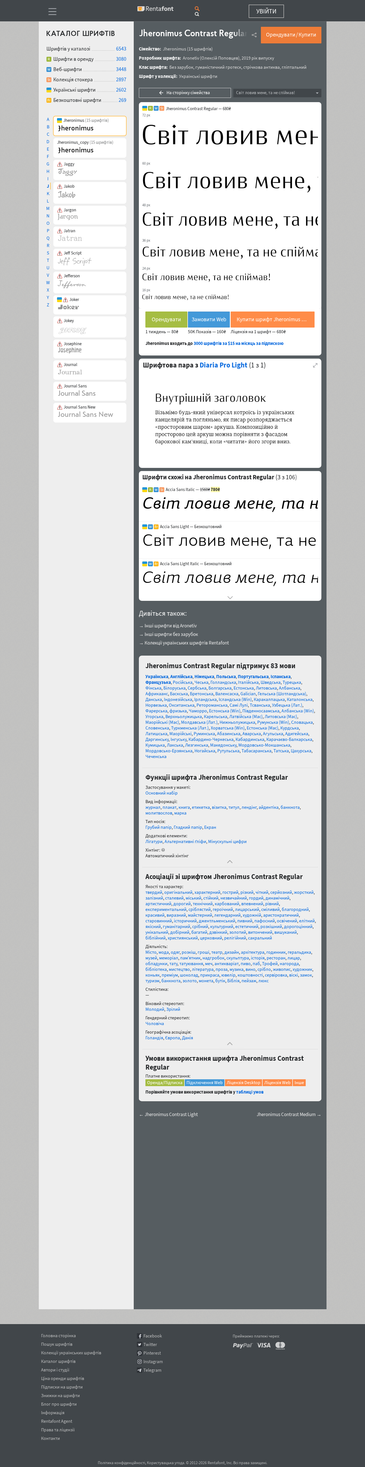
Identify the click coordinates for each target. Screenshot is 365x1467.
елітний (307, 921)
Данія (187, 1037)
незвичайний (233, 898)
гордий (256, 898)
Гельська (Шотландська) (282, 693)
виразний (176, 915)
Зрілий (173, 1009)
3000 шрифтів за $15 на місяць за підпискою (238, 343)
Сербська (197, 688)
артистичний (158, 903)
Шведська (271, 682)
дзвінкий (218, 932)
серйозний (281, 892)
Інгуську (178, 739)
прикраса (209, 975)
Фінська (153, 688)
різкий (247, 892)
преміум (170, 975)
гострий (230, 892)
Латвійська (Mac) (246, 716)
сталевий (174, 898)
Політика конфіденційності (121, 1462)
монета (206, 980)
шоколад (189, 975)
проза (222, 969)
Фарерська (156, 711)
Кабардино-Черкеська (211, 739)
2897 (121, 79)
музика (237, 969)
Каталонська (300, 699)
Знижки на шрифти (60, 1395)
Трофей (270, 963)
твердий (153, 892)
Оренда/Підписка (164, 1082)
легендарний (227, 915)
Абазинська (228, 733)
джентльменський (217, 921)
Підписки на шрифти (62, 1386)
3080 (121, 59)
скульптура (237, 958)
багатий (199, 932)
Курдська (289, 728)
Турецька (292, 682)
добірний (179, 932)
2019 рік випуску (258, 58)
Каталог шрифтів (58, 1360)
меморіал (168, 958)
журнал (153, 807)
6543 (121, 48)
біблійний (155, 938)
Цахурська (301, 750)
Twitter (150, 1344)
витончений (260, 932)
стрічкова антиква (261, 67)
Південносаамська (260, 711)
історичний (185, 921)
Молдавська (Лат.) (199, 722)
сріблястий (199, 909)
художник (302, 969)
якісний (153, 926)
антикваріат (226, 963)
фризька (178, 711)
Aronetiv (191, 58)
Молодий (154, 1009)
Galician (248, 693)
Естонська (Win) (224, 711)
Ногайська (204, 750)
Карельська (215, 716)
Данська (153, 699)
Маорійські (180, 733)
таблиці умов (249, 1092)
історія (258, 958)
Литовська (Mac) (281, 716)
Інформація (52, 1412)
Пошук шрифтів (56, 1343)
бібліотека (156, 969)
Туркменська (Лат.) (190, 728)
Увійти (266, 11)
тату (173, 963)
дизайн (231, 952)
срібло (264, 969)
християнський (183, 938)
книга (184, 807)
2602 (121, 89)
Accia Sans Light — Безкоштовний (191, 526)
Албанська (289, 688)
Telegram (152, 1370)
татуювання (191, 963)
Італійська (248, 682)
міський (193, 898)
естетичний (246, 926)
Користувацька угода (165, 1462)
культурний (221, 926)
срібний (200, 926)
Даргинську (157, 739)
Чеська (201, 682)
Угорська (154, 716)
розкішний (271, 926)
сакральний (260, 938)
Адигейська (296, 733)
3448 (121, 69)
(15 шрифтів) (200, 49)
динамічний (277, 898)
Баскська (179, 693)
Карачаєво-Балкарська (289, 739)
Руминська (204, 733)
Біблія (233, 980)
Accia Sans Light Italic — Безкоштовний (196, 563)
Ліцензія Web (277, 1082)
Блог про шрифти (59, 1403)
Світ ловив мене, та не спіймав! (265, 92)
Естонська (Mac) (262, 728)
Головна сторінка (58, 1335)
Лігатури (154, 841)
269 (122, 100)
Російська (182, 682)
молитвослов (158, 813)
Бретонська (201, 693)
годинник (276, 952)
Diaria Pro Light (223, 365)
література (203, 969)
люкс (263, 980)
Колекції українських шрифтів (71, 1352)
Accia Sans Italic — (193, 489)
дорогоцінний (298, 926)
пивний (244, 921)
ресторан (276, 958)
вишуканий (285, 932)
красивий (155, 915)
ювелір (228, 975)
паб (256, 963)
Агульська (273, 733)
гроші (203, 952)
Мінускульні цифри (227, 841)
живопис (282, 969)
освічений (287, 921)
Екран (210, 827)
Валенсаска (226, 693)
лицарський (247, 909)
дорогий (182, 903)
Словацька (302, 722)
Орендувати (166, 319)
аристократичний (281, 915)
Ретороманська (212, 705)
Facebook (152, 1336)
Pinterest (152, 1353)
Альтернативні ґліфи (185, 841)
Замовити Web (209, 319)
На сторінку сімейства (188, 92)
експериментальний (165, 909)
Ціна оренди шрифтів (62, 1377)
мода (164, 952)
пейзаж (249, 980)
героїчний (223, 909)
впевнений (252, 903)
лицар (293, 958)
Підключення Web (204, 1082)
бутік (220, 980)
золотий (237, 932)
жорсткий (304, 892)
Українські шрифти (198, 76)
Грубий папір (158, 827)
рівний (272, 903)
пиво (246, 963)
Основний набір (161, 793)
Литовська (266, 688)
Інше (299, 1082)
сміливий (270, 909)
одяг (175, 952)
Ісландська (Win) (235, 699)
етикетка (201, 807)
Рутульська (228, 750)
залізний (154, 898)
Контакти (50, 1437)
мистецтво (179, 969)
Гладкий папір (188, 827)
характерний (207, 892)
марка (180, 813)
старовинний (158, 921)
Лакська (175, 745)
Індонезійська (178, 699)
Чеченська (156, 756)
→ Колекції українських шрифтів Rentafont (184, 643)
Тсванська (260, 705)
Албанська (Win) (297, 711)
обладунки (156, 963)
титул (234, 807)
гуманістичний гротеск (218, 67)
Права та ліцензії (58, 1429)
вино (251, 969)
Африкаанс (156, 693)
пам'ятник (190, 958)
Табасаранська (256, 750)
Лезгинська (196, 745)
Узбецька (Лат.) (287, 705)
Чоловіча (154, 1023)
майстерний (200, 915)
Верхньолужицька (183, 716)
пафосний (264, 921)
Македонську (223, 745)
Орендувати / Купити (291, 34)
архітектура (252, 952)
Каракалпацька (269, 699)
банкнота (290, 807)
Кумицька (155, 745)
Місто (151, 952)
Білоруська (174, 688)
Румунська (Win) (273, 722)
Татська (281, 750)
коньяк (152, 975)
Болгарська (220, 688)
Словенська (157, 728)
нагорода (289, 963)
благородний (295, 909)
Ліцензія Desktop (243, 1082)
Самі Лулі (239, 705)
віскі (293, 975)
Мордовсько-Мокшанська (264, 745)
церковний (211, 938)
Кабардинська (250, 739)
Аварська (251, 733)
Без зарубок (181, 67)
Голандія (154, 1037)
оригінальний (178, 892)
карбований (227, 903)
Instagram (153, 1361)
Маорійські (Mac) (162, 722)
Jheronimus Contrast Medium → (289, 1115)
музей (151, 958)
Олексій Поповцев (219, 58)
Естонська (244, 688)
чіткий (262, 892)
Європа (172, 1037)
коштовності (250, 975)
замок (306, 975)
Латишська (156, 733)
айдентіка (269, 807)
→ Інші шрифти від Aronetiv (168, 626)
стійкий (210, 898)
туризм (152, 980)
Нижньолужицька (237, 722)
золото (189, 980)
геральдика (299, 952)
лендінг (249, 807)
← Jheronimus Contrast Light (168, 1115)
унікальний (156, 932)
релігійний (235, 938)
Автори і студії (55, 1369)
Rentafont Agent (56, 1420)
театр (216, 952)
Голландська (223, 682)
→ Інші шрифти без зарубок (168, 634)
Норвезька (156, 705)
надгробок (213, 958)
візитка (219, 807)
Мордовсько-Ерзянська (168, 750)
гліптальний (294, 67)
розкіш (189, 952)
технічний (203, 903)
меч (208, 963)
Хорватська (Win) (228, 728)
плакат (170, 807)
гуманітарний (176, 926)
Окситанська (181, 705)
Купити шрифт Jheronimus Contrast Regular (276, 319)
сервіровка (276, 975)
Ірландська (205, 699)
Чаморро (198, 711)
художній (252, 915)
